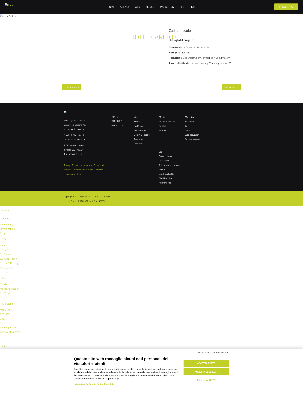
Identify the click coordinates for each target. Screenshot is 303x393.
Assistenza (138, 139)
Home (110, 7)
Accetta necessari (206, 372)
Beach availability (166, 173)
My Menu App (165, 182)
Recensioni (164, 160)
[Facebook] (67, 159)
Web (137, 7)
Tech (182, 7)
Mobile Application (167, 121)
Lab (193, 7)
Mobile (150, 7)
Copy (187, 126)
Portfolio (138, 143)
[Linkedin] (73, 159)
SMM (187, 130)
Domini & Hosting (141, 134)
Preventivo (286, 7)
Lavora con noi (117, 125)
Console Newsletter (193, 139)
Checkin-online (165, 178)
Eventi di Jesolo (165, 156)
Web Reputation (192, 134)
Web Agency (116, 120)
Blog (2, 233)
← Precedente (71, 87)
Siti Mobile (164, 126)
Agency (124, 7)
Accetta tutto (206, 363)
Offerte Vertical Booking (169, 165)
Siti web (137, 121)
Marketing (167, 7)
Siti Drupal (138, 126)
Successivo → (231, 87)
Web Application (141, 130)
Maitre (162, 169)
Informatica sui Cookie (83, 169)
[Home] (9, 5)
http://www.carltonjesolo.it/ (194, 47)
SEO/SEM (189, 121)
